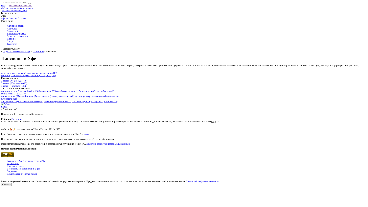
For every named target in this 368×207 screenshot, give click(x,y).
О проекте (12, 171)
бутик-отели (8, 93)
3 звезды (7, 83)
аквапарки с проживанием (42, 73)
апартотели (48, 91)
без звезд (19, 86)
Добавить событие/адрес (20, 5)
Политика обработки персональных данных (108, 144)
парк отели (64, 101)
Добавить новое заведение (14, 10)
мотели (11, 99)
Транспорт (12, 44)
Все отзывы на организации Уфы (23, 168)
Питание (11, 39)
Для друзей (12, 31)
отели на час (9, 101)
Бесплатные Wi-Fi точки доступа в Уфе (26, 161)
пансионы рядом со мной (13, 73)
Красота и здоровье (16, 33)
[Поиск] (29, 3)
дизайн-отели (28, 96)
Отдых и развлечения (17, 36)
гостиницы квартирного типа (90, 96)
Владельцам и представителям (22, 174)
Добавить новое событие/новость (17, 8)
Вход (3, 5)
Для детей (12, 28)
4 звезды (20, 83)
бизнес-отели (87, 91)
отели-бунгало (105, 91)
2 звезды (20, 80)
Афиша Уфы (13, 163)
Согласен (6, 184)
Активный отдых (15, 26)
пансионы (50, 101)
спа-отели (78, 101)
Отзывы (22, 18)
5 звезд (6, 86)
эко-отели (110, 101)
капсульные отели (63, 96)
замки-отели (44, 96)
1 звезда (7, 80)
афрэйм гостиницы (67, 91)
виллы (21, 93)
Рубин (4, 106)
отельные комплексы (30, 101)
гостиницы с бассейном (15, 75)
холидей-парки (94, 101)
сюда (86, 134)
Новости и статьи (15, 166)
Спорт (10, 41)
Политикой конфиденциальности (202, 181)
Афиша (4, 18)
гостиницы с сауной (43, 75)
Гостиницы (16, 119)
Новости (13, 18)
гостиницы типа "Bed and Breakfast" (20, 91)
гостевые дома (10, 96)
